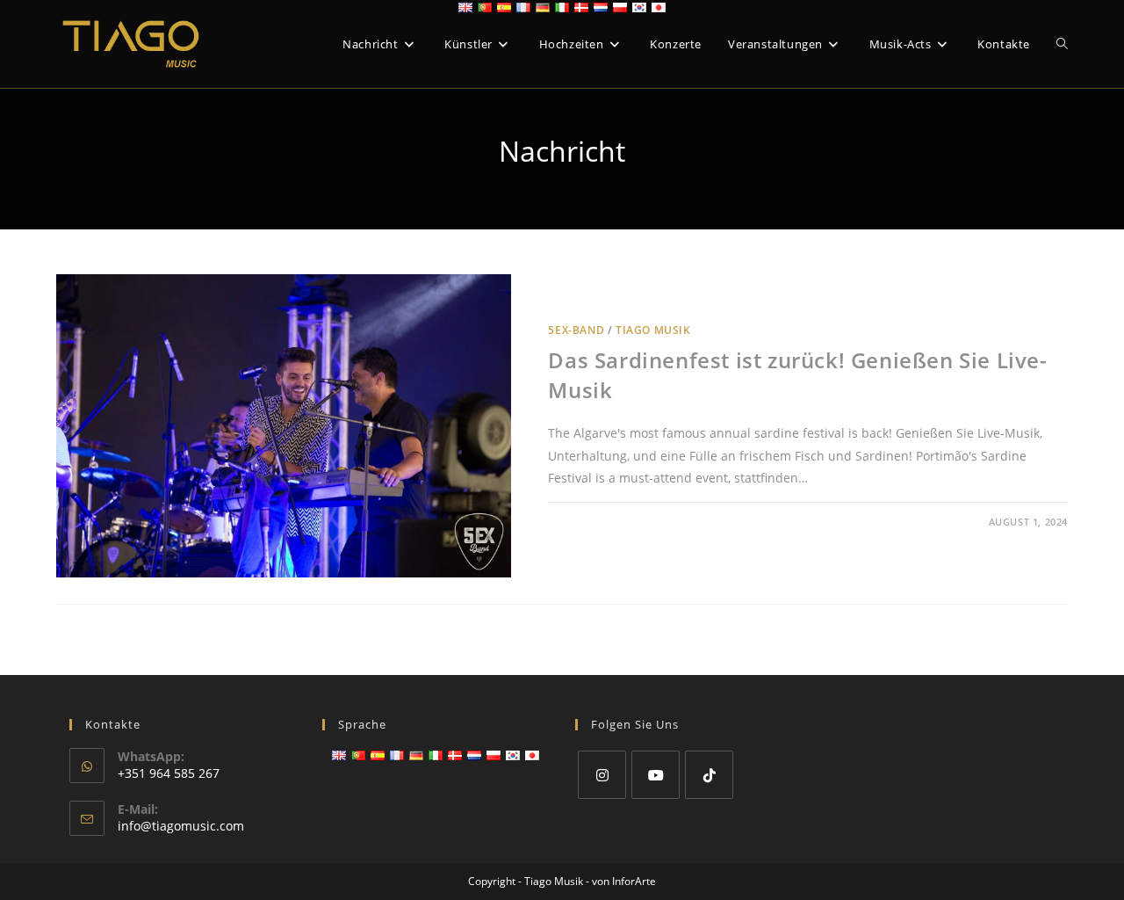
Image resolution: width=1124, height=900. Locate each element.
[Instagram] (602, 775)
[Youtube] (655, 775)
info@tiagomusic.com (181, 825)
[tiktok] (709, 775)
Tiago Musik (653, 330)
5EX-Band (576, 330)
